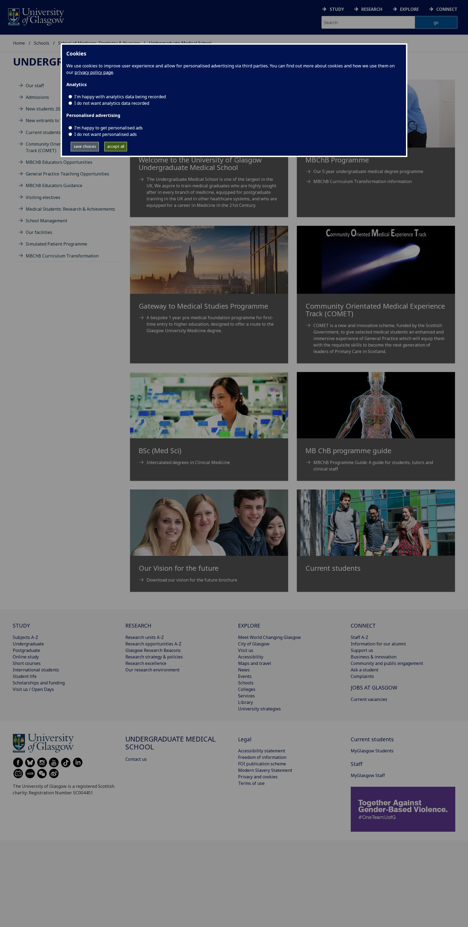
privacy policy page (93, 72)
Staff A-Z (359, 637)
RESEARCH (138, 625)
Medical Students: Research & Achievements (70, 209)
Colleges (246, 689)
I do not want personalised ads (105, 134)
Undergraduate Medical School (170, 743)
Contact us (136, 759)
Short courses (27, 663)
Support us (362, 650)
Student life (25, 676)
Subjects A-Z (25, 637)
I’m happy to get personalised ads (108, 128)
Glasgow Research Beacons (153, 650)
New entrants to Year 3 (49, 121)
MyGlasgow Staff (368, 775)
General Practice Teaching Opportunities (67, 174)
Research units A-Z (144, 637)
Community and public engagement (387, 663)
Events (245, 676)
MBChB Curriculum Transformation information (362, 181)
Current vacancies (369, 699)
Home (19, 43)
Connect (446, 9)
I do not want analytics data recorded (111, 103)
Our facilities (39, 232)
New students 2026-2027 (51, 109)
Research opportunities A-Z (153, 644)
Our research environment (152, 670)
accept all (115, 146)
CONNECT (363, 625)
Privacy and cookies (258, 777)
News (244, 670)
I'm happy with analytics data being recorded (120, 97)
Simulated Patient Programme (56, 244)
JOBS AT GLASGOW (374, 687)
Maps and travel (254, 663)
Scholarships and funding (39, 683)
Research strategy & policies (154, 657)
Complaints (362, 676)
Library (245, 702)
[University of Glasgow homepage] (35, 16)
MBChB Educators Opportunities (59, 162)
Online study (26, 657)
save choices (85, 146)
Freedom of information (262, 757)
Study (337, 9)
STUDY (21, 625)
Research (371, 9)
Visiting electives (43, 197)
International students (36, 670)
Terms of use (251, 783)
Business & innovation (373, 657)
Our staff (35, 86)
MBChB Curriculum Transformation (62, 256)
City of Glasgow (253, 644)
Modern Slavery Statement (265, 770)
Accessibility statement (261, 751)
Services (246, 696)
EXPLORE (249, 625)
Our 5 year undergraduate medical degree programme (368, 171)
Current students (43, 132)
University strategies (259, 709)
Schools (41, 43)
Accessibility (250, 657)
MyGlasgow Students (372, 751)
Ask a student (364, 670)
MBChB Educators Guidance (54, 186)
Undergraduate (28, 644)
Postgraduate (26, 650)
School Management (46, 221)
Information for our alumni (378, 644)
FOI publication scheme (262, 764)
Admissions (37, 97)
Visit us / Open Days (33, 689)
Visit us (245, 650)
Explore (409, 9)
